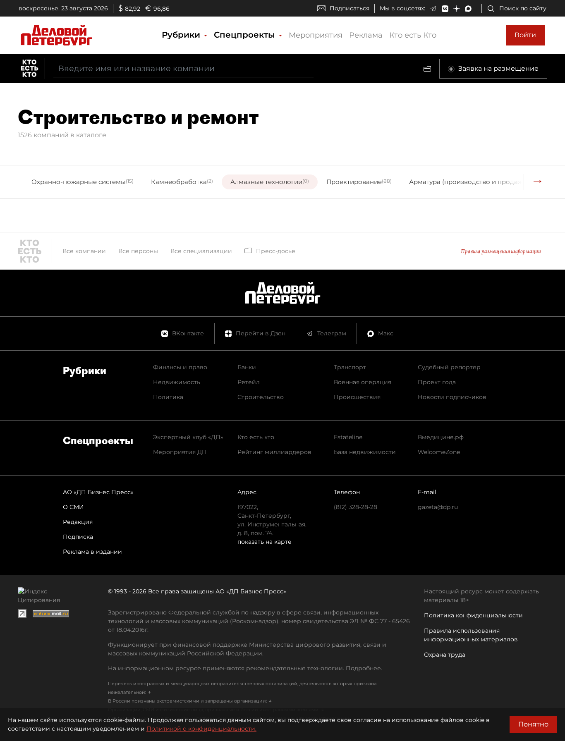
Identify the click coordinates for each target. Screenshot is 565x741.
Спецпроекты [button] (246, 35)
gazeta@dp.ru (438, 507)
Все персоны (138, 251)
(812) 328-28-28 (355, 507)
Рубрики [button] (182, 35)
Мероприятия (315, 35)
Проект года (437, 382)
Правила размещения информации (501, 251)
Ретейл (248, 382)
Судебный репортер (449, 367)
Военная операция (362, 382)
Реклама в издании (92, 551)
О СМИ (73, 507)
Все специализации (201, 251)
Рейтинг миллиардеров (274, 452)
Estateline (348, 437)
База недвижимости (365, 452)
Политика (168, 397)
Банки (246, 367)
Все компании (84, 251)
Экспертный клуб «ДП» (188, 437)
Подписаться (349, 8)
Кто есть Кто (412, 35)
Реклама (366, 35)
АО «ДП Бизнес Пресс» (98, 492)
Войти (525, 35)
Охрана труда (444, 654)
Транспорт (350, 367)
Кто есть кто (255, 437)
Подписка (78, 536)
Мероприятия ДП (180, 452)
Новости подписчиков (452, 397)
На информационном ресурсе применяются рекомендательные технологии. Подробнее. (245, 668)
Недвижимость (176, 382)
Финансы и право (180, 367)
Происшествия (357, 397)
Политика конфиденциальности (473, 615)
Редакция (78, 522)
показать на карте (264, 541)
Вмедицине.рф (441, 437)
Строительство (260, 397)
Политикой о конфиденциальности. (201, 728)
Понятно (533, 724)
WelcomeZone (439, 452)
